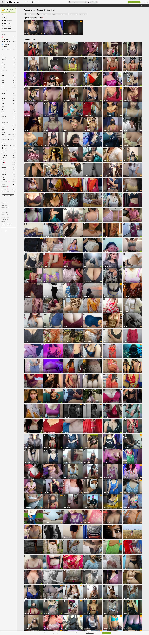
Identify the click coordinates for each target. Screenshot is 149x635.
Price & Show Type (44, 14)
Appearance (30, 14)
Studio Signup (5, 219)
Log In (144, 2)
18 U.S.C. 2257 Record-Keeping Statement (7, 224)
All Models (4, 221)
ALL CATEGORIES (9, 195)
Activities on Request (60, 14)
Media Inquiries (5, 210)
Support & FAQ (5, 203)
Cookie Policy (90, 633)
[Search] (86, 2)
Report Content (5, 207)
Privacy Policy (5, 212)
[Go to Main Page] (12, 2)
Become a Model (5, 217)
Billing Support (5, 205)
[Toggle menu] (2, 2)
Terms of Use (5, 214)
